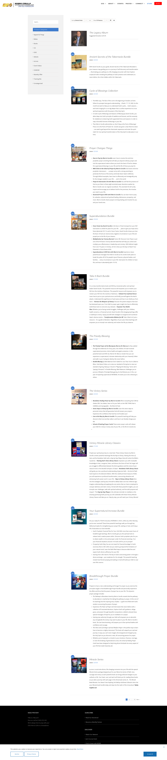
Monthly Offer (38, 74)
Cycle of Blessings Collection (103, 90)
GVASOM (36, 70)
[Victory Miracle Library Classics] (79, 442)
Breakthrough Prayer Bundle (103, 576)
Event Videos (38, 66)
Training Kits (37, 79)
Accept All (150, 754)
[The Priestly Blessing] (79, 335)
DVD (35, 52)
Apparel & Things (39, 35)
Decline (17, 754)
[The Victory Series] (79, 390)
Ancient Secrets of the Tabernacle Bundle (110, 56)
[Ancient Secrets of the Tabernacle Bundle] (79, 56)
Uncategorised (38, 83)
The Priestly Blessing (99, 336)
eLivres (36, 61)
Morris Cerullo (94, 669)
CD (35, 48)
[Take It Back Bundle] (79, 275)
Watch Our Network (92, 734)
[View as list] (114, 20)
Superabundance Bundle (101, 216)
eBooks (36, 57)
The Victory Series (98, 391)
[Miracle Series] (79, 659)
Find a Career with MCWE (93, 743)
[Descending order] (90, 20)
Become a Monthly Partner (94, 722)
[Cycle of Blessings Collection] (79, 90)
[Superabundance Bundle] (79, 215)
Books (36, 43)
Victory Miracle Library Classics (105, 443)
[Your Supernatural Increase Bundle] (79, 510)
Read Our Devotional (92, 717)
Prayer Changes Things (100, 148)
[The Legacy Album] (79, 32)
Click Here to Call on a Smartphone (38, 725)
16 (134, 699)
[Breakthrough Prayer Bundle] (79, 575)
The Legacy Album (98, 32)
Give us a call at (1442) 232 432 (37, 720)
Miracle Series (96, 659)
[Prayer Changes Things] (79, 147)
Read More (80, 749)
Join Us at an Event (91, 739)
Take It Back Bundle (99, 276)
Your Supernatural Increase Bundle (106, 511)
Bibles (36, 39)
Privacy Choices (31, 754)
